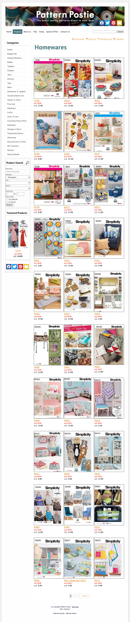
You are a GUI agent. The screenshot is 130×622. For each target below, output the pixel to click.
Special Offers (52, 31)
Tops (9, 83)
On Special (13, 199)
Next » (85, 596)
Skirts (9, 87)
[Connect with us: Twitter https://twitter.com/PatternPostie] (107, 23)
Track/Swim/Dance (15, 133)
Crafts (10, 112)
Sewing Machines (14, 58)
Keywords (9, 169)
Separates (11, 125)
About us (27, 31)
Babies (10, 62)
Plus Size (11, 104)
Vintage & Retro (14, 129)
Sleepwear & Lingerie (16, 91)
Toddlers (11, 66)
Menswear (11, 137)
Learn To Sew (13, 116)
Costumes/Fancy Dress (17, 120)
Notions (10, 150)
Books (10, 49)
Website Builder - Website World (64, 613)
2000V (18, 251)
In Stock (12, 202)
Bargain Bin (12, 53)
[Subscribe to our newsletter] (119, 23)
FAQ (35, 31)
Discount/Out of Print (16, 141)
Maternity (11, 108)
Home (9, 31)
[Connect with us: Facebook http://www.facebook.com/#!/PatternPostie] (101, 23)
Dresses (10, 79)
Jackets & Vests (14, 100)
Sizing (41, 31)
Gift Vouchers (13, 146)
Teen (9, 74)
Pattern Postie (66, 607)
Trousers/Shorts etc (15, 95)
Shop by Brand (13, 154)
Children (10, 70)
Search (120, 32)
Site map (75, 607)
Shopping (17, 31)
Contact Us (65, 31)
